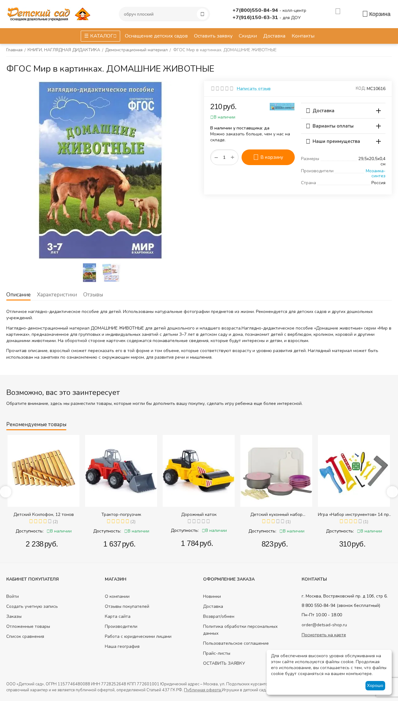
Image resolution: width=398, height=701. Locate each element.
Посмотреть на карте (324, 635)
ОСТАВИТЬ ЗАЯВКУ (224, 663)
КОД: (361, 88)
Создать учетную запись (32, 606)
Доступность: (29, 531)
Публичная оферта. (203, 690)
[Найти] (202, 14)
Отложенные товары (28, 626)
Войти (12, 596)
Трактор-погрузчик (121, 514)
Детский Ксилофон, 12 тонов (43, 514)
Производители (121, 626)
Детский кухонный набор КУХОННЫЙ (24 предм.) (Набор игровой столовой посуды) (276, 514)
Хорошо (375, 685)
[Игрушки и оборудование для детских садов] (50, 14)
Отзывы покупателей (127, 606)
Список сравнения (25, 636)
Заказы (14, 616)
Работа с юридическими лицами (138, 636)
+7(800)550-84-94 (255, 10)
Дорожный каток (199, 514)
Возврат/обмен (218, 616)
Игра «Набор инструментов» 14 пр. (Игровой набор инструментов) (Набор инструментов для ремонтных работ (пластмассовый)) (354, 514)
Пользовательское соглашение (236, 643)
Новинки (212, 596)
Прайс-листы (216, 653)
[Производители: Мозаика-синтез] (282, 106)
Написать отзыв (254, 88)
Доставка (213, 606)
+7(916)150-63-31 (255, 17)
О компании (117, 596)
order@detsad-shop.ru (324, 625)
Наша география (122, 646)
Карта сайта (117, 616)
